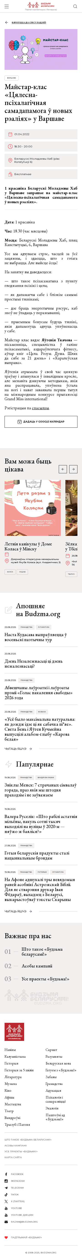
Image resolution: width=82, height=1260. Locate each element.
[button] (73, 469)
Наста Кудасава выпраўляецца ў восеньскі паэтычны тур (36, 637)
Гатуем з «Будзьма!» (61, 1070)
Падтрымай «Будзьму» (26, 1237)
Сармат (51, 1049)
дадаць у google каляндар (43, 421)
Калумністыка (15, 1056)
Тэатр (9, 1111)
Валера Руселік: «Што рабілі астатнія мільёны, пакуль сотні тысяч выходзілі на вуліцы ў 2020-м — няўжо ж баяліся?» (41, 823)
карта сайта (13, 1157)
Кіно (8, 1090)
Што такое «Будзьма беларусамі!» (42, 951)
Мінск (10, 572)
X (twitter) (18, 1201)
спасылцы (40, 407)
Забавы (51, 1076)
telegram (17, 1187)
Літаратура (43, 627)
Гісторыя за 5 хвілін (19, 1070)
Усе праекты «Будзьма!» (45, 979)
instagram (18, 1180)
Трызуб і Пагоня (17, 1124)
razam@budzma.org (24, 1221)
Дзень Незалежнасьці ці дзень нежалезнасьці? (34, 663)
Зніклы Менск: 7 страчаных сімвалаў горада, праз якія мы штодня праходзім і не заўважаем (41, 790)
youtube (16, 1208)
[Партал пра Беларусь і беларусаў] (41, 6)
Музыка (42, 712)
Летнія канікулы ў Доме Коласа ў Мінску (28, 546)
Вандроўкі (12, 1117)
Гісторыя (42, 872)
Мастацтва (13, 1104)
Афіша (9, 1097)
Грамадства (26, 627)
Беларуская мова (58, 1063)
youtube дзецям (22, 1215)
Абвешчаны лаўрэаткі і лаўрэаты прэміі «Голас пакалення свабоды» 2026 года (39, 693)
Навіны (10, 1049)
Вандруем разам (46, 778)
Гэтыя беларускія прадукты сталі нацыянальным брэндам (37, 855)
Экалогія (52, 1108)
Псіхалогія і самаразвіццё (56, 1099)
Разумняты (54, 1056)
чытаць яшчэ (15, 748)
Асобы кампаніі (37, 966)
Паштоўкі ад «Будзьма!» (55, 1117)
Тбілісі (71, 574)
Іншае (22, 572)
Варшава (11, 78)
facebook (17, 1174)
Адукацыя (53, 1090)
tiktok (15, 1194)
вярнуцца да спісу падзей (29, 22)
